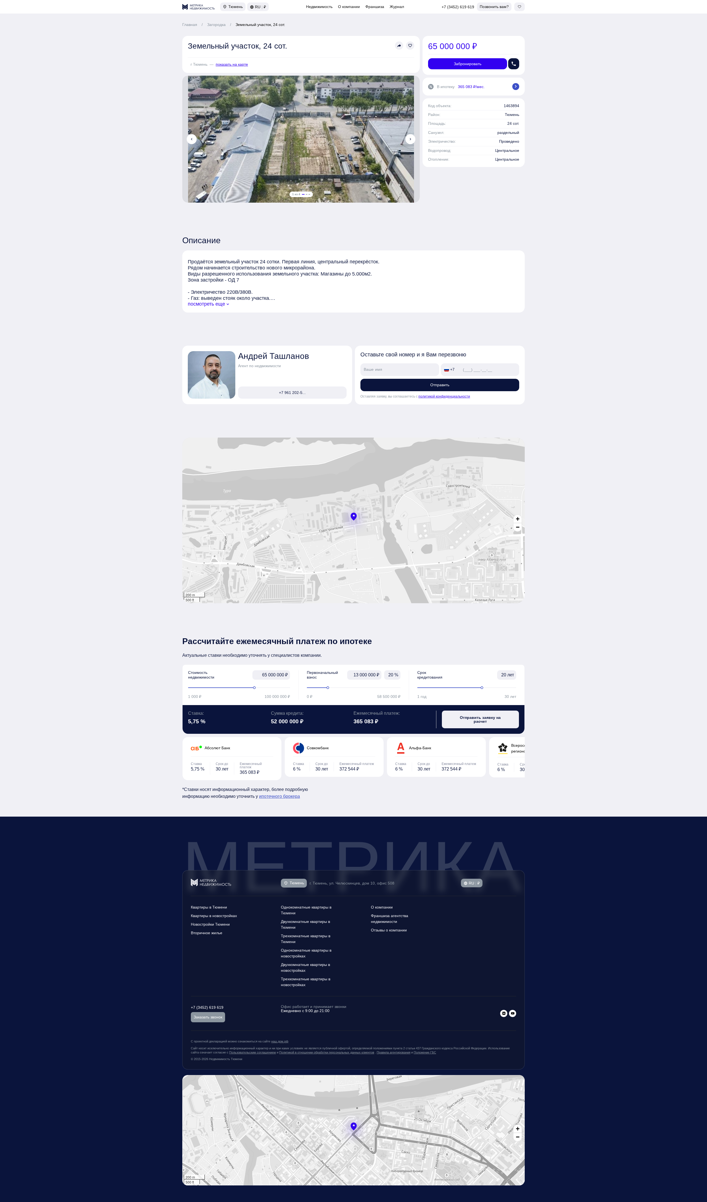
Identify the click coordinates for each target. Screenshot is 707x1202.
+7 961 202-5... (292, 392)
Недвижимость (319, 6)
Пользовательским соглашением (252, 1052)
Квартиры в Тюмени (209, 907)
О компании (349, 6)
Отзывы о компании (389, 930)
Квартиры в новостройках (214, 916)
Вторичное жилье (206, 933)
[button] (353, 516)
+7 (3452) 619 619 (458, 7)
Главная (189, 24)
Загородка (216, 24)
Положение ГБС (425, 1052)
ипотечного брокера (279, 796)
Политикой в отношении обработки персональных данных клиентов (326, 1052)
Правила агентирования (393, 1052)
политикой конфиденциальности (444, 396)
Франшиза (374, 6)
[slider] (239, 687)
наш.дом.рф (279, 1041)
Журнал (397, 6)
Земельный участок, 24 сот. (260, 24)
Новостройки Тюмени (210, 924)
